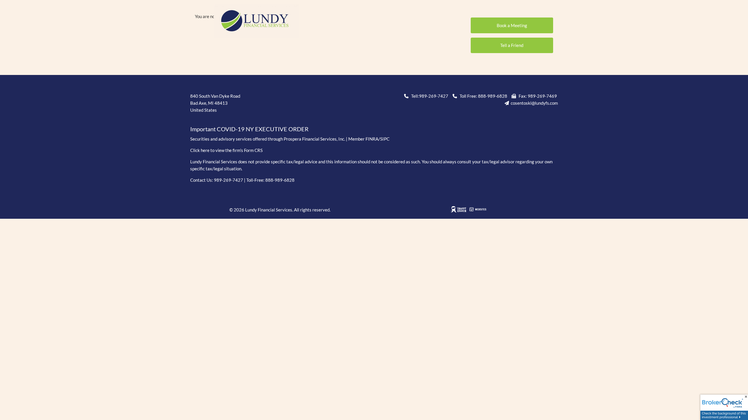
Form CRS (253, 150)
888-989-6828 (492, 96)
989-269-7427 (433, 96)
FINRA (372, 138)
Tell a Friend (511, 45)
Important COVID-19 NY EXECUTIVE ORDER (249, 128)
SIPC (384, 138)
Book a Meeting (512, 25)
